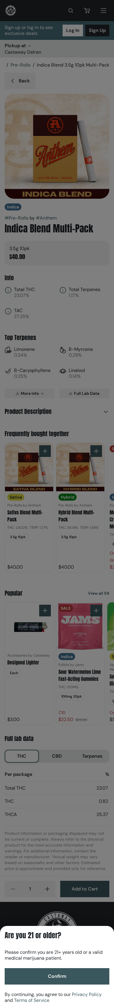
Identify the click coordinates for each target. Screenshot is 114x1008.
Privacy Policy (87, 994)
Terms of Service (31, 1000)
